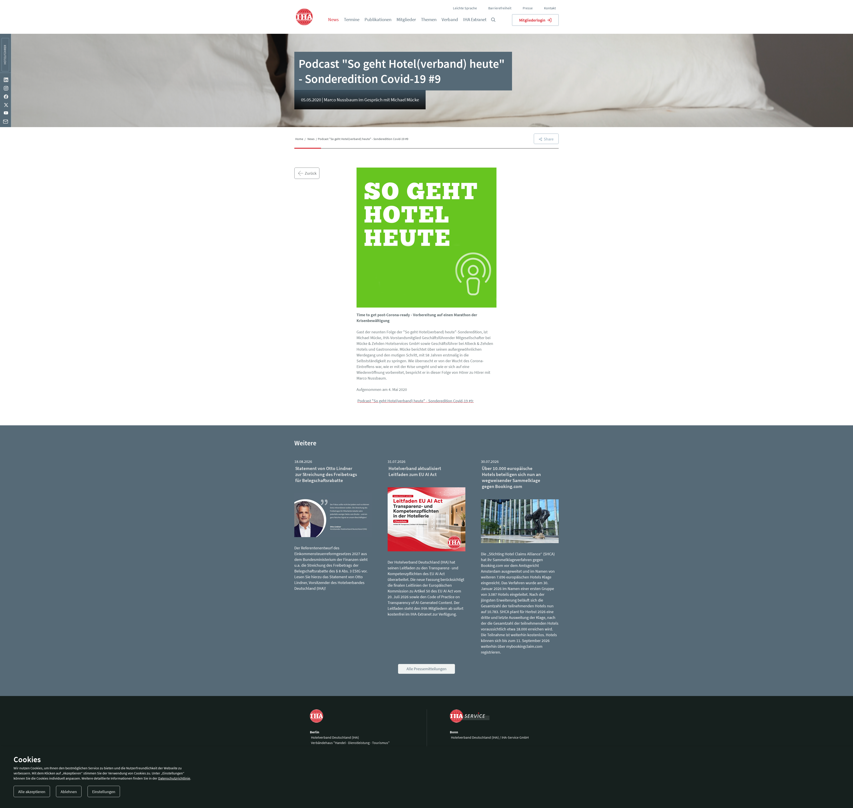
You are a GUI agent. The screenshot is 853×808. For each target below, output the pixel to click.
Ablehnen (69, 791)
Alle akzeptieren (31, 791)
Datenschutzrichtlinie (174, 778)
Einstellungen (103, 791)
